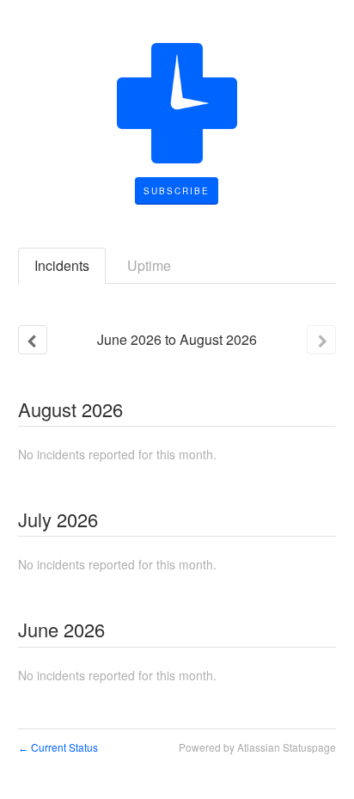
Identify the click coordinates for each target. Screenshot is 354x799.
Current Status (58, 747)
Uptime (149, 265)
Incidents (61, 265)
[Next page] (321, 339)
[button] (176, 191)
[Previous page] (32, 339)
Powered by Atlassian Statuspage (257, 747)
